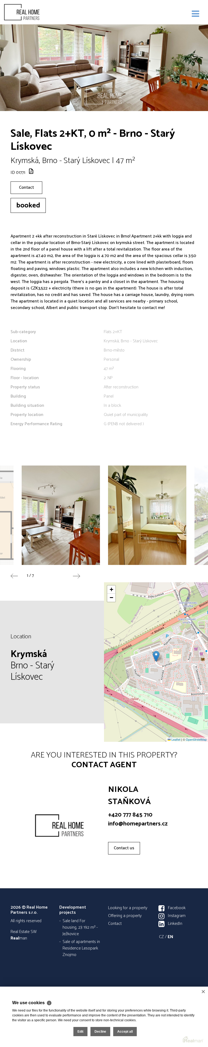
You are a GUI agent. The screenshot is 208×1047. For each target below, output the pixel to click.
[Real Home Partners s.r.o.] (31, 12)
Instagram (177, 915)
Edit (80, 1031)
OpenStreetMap (196, 739)
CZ (161, 937)
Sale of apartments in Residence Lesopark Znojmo (81, 948)
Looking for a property (127, 908)
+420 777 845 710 (130, 815)
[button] (156, 656)
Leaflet (175, 739)
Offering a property (125, 915)
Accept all (125, 1031)
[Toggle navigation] (195, 14)
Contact (26, 187)
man (19, 938)
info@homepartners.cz (138, 824)
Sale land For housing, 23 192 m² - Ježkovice (80, 927)
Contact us (124, 848)
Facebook (177, 908)
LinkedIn (175, 923)
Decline (100, 1031)
